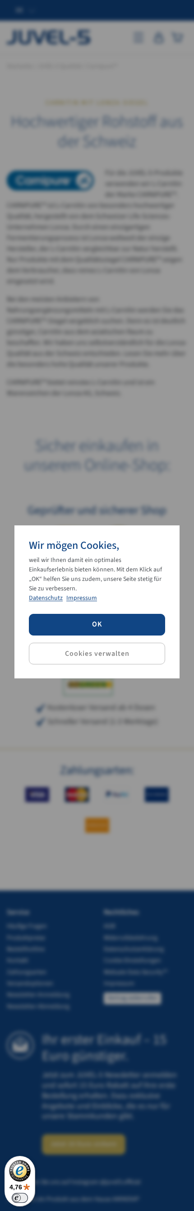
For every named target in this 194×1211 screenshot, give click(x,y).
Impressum (81, 598)
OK (97, 624)
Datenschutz (46, 598)
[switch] (20, 1198)
